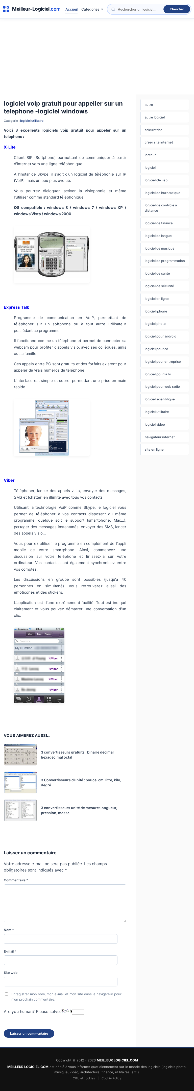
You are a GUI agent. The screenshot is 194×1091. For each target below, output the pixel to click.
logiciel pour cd (156, 349)
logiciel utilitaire (31, 121)
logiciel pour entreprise (163, 361)
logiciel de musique (160, 248)
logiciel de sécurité (159, 286)
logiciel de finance (159, 223)
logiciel (150, 167)
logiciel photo (155, 324)
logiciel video (155, 424)
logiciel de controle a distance (161, 207)
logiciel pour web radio (162, 386)
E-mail (10, 951)
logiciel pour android (160, 336)
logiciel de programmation (165, 261)
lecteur (150, 155)
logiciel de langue (158, 236)
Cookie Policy (111, 1078)
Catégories (90, 9)
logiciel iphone (156, 311)
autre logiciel (155, 117)
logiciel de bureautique (162, 193)
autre (149, 105)
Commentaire (16, 880)
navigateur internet (160, 437)
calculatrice (153, 130)
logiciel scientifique (160, 399)
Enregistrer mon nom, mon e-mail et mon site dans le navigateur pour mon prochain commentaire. (66, 996)
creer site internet (159, 142)
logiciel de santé (157, 273)
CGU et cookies (84, 1078)
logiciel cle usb (156, 180)
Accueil (71, 9)
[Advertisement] (97, 56)
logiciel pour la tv (158, 374)
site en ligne (154, 449)
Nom (9, 930)
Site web (10, 973)
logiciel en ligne (157, 299)
